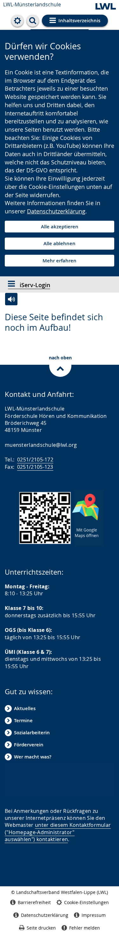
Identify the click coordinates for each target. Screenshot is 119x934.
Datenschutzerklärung (56, 211)
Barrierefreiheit (34, 902)
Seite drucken (41, 928)
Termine (23, 720)
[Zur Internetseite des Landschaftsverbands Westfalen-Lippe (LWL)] (106, 7)
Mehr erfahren (59, 260)
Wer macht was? (32, 756)
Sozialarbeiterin (32, 732)
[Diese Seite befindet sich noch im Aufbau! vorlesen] (11, 299)
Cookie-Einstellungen (86, 902)
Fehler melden (84, 928)
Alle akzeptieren (59, 226)
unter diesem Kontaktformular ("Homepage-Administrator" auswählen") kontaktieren (58, 832)
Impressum (94, 915)
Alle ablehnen (59, 243)
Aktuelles (25, 708)
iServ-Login (34, 285)
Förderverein (28, 744)
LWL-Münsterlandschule (32, 4)
